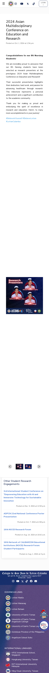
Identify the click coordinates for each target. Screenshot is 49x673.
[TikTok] (34, 4)
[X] (28, 4)
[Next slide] (39, 467)
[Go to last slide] (10, 467)
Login (43, 3)
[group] (19, 466)
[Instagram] (16, 4)
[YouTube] (22, 4)
